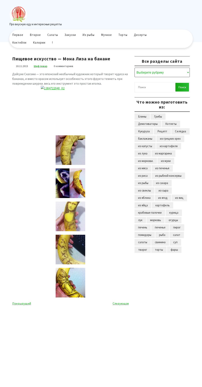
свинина (160, 242)
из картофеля (169, 146)
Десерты (140, 35)
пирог (177, 227)
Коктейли (19, 42)
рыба (162, 235)
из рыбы (143, 183)
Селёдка (180, 131)
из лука (142, 153)
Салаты (52, 35)
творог (142, 249)
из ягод (162, 198)
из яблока (144, 198)
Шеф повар (40, 66)
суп (175, 242)
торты (159, 249)
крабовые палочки (150, 212)
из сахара (162, 183)
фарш (174, 249)
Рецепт (162, 131)
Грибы (158, 116)
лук (140, 220)
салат (176, 235)
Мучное (106, 35)
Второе (35, 35)
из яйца (143, 205)
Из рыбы (88, 35)
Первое (17, 35)
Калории (39, 42)
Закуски (70, 35)
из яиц (179, 198)
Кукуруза (144, 131)
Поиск (182, 87)
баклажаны (145, 138)
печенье (160, 227)
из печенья (162, 168)
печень (142, 227)
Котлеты (171, 124)
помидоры (144, 235)
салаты (142, 242)
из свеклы (144, 190)
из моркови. (145, 161)
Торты (122, 35)
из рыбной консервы (168, 176)
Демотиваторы (148, 124)
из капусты (145, 146)
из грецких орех (170, 138)
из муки (166, 161)
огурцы (173, 220)
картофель (162, 205)
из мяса (143, 168)
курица (173, 212)
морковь (155, 220)
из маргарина (163, 153)
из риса (143, 176)
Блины (142, 116)
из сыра (163, 190)
